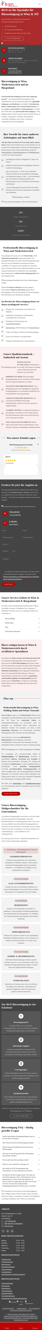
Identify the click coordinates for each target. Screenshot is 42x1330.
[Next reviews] (39, 464)
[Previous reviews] (3, 464)
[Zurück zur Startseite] (9, 4)
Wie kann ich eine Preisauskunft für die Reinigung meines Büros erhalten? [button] (17, 1155)
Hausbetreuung (24, 756)
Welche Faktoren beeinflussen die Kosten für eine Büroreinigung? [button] (17, 1148)
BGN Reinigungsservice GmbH (21, 445)
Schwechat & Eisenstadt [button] (12, 631)
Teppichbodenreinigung (13, 324)
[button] (40, 4)
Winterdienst (17, 783)
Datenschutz (8, 1308)
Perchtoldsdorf (9, 463)
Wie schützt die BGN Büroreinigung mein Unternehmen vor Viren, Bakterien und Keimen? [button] (17, 1169)
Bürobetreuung (10, 328)
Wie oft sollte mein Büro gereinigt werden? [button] (15, 1160)
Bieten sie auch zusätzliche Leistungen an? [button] (15, 1164)
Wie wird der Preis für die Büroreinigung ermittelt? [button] (18, 1143)
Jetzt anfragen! (14, 38)
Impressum (21, 1308)
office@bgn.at (15, 73)
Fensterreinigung (6, 152)
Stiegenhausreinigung (19, 152)
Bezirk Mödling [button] (10, 618)
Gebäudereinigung (7, 756)
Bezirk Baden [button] (9, 623)
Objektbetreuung (34, 152)
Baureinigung (5, 1286)
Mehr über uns (10, 793)
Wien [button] (6, 627)
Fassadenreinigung (7, 1283)
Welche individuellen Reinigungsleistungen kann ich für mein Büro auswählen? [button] (18, 1137)
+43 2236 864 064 (15, 71)
